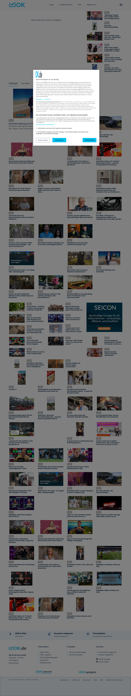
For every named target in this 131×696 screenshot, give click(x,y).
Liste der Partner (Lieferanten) (45, 124)
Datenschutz (39, 99)
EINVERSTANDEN (89, 140)
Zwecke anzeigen (43, 140)
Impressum (47, 99)
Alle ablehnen (59, 140)
